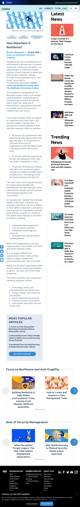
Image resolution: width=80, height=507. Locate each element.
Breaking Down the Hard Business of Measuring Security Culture (24, 345)
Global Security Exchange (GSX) (47, 484)
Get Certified (49, 479)
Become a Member (47, 475)
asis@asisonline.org (33, 474)
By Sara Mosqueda (15, 52)
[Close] (76, 494)
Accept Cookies (47, 504)
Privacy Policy (52, 499)
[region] (40, 499)
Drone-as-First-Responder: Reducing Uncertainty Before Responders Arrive (21, 329)
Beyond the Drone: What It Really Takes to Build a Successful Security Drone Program (24, 338)
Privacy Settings (31, 504)
